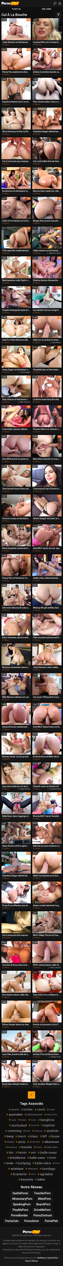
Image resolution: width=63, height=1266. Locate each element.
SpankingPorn (21, 1204)
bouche (26, 1147)
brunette (35, 1125)
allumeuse (52, 1142)
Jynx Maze (56, 342)
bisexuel (38, 1131)
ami (33, 1152)
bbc (11, 1152)
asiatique (17, 1168)
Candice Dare (55, 789)
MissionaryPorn (22, 1198)
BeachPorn (43, 1204)
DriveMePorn (42, 1210)
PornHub (38, 45)
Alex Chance (25, 402)
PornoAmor (31, 1221)
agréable (46, 1174)
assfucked (19, 1125)
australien (16, 1114)
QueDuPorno (20, 1193)
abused (15, 1109)
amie (21, 1142)
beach (22, 1136)
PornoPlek (51, 1221)
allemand (33, 1168)
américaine (35, 1142)
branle (10, 1141)
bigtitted (49, 1125)
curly (52, 1109)
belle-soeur (48, 1152)
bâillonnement (35, 1114)
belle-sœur (37, 1157)
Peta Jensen (56, 968)
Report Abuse (31, 1261)
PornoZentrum (43, 1215)
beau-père (52, 1147)
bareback (12, 1147)
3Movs (7, 45)
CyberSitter (52, 1258)
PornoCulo (11, 1221)
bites (28, 1131)
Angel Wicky (25, 789)
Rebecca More (55, 253)
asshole (52, 1131)
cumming (14, 1131)
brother (28, 1109)
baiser (24, 1120)
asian (13, 1120)
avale (9, 1163)
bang (10, 1136)
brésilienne (17, 1157)
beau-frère (52, 1114)
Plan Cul (16, 9)
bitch (53, 1157)
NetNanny (42, 1258)
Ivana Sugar (25, 372)
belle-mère (43, 1163)
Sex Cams (46, 9)
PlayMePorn (20, 1210)
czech (41, 1109)
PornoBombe (19, 1215)
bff (45, 1136)
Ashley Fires (56, 1057)
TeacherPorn (42, 1193)
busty (33, 1120)
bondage (48, 1169)
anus (33, 1174)
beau (57, 1163)
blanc (34, 1136)
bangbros (47, 1120)
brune (55, 1136)
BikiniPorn (44, 1198)
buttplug (24, 1163)
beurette (27, 1179)
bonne (39, 1147)
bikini (41, 1179)
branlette (20, 1174)
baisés (22, 1152)
